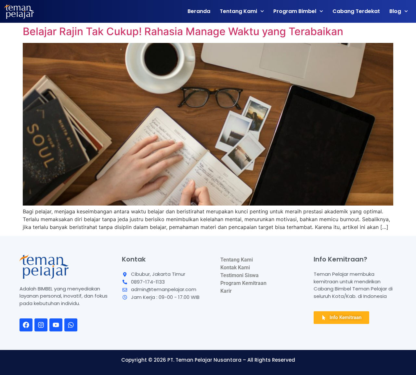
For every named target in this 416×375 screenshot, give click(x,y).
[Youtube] (55, 324)
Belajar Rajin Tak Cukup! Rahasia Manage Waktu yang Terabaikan (183, 31)
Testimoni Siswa (239, 275)
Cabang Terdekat (356, 11)
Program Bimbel (294, 11)
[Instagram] (40, 324)
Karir (226, 291)
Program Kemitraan (243, 283)
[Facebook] (26, 324)
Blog (395, 11)
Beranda (199, 11)
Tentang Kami (238, 11)
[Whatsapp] (70, 324)
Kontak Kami (235, 267)
